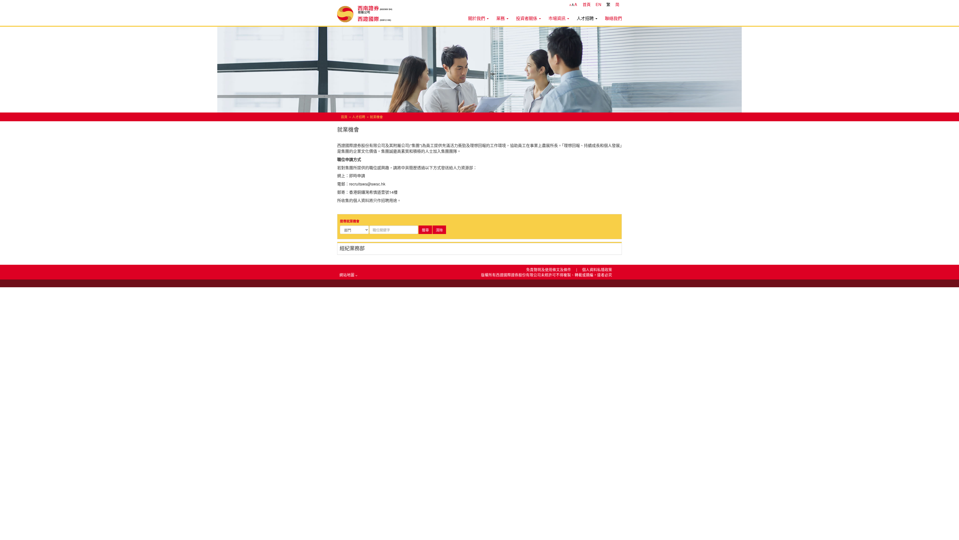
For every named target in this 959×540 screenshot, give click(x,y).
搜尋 (425, 229)
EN (598, 4)
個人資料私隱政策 (597, 269)
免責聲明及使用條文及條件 (549, 269)
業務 (501, 18)
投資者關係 (527, 18)
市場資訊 (557, 18)
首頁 (587, 4)
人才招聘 (586, 18)
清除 (439, 229)
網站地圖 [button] (347, 274)
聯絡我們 (613, 18)
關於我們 (477, 18)
